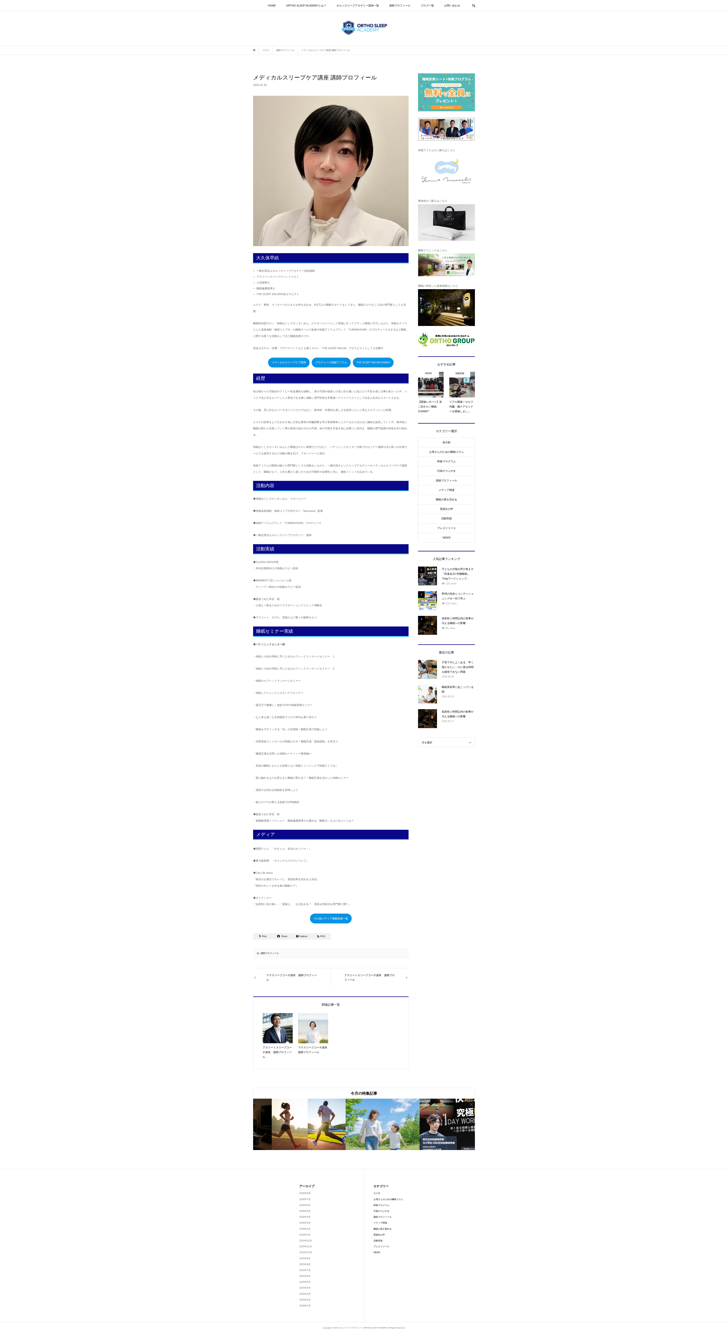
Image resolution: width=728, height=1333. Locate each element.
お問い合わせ (452, 5)
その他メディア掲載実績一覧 (331, 918)
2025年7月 (305, 1270)
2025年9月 (305, 1258)
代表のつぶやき (446, 470)
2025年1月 (305, 1305)
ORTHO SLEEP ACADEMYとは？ (306, 5)
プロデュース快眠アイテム (331, 362)
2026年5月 (305, 1211)
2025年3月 (305, 1294)
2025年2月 (305, 1299)
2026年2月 (305, 1229)
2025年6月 (305, 1276)
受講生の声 (446, 508)
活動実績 (446, 518)
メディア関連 (446, 489)
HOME (272, 5)
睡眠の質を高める (446, 499)
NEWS (446, 537)
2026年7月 (305, 1199)
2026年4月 (305, 1217)
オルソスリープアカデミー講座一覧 (358, 5)
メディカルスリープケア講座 (289, 362)
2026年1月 (305, 1234)
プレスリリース (446, 528)
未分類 (446, 442)
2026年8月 (305, 1193)
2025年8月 (305, 1264)
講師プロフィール (399, 5)
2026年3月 (305, 1223)
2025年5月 (305, 1282)
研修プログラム (446, 461)
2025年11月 (305, 1246)
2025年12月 (305, 1240)
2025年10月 (305, 1252)
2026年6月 (305, 1205)
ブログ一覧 (427, 5)
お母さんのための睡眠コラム (446, 451)
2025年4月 (305, 1288)
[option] (290, 1124)
